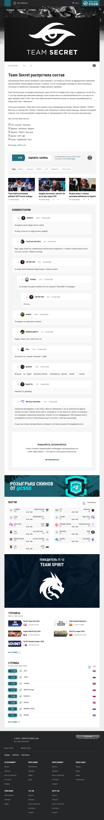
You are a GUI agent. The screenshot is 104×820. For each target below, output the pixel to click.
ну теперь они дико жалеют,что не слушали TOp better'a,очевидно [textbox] (47, 287)
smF (46, 169)
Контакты (26, 755)
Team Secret (66, 169)
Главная (10, 10)
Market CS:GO (26, 748)
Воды (78, 775)
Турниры (43, 10)
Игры (30, 779)
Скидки (7, 784)
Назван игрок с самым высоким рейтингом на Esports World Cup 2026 (82, 195)
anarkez (20, 169)
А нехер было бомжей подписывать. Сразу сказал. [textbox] (36, 269)
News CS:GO (8, 748)
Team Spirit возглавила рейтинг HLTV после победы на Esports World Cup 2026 (20, 195)
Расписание (80, 779)
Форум (78, 766)
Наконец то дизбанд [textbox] (23, 391)
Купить (7, 766)
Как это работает (10, 775)
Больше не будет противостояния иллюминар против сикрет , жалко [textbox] (50, 374)
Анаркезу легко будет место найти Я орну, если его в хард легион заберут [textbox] (31, 228)
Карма (7, 755)
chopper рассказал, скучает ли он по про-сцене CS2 (52, 195)
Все (84, 503)
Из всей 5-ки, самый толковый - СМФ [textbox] (30, 356)
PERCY (39, 169)
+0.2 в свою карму (69, 159)
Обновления (32, 766)
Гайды (30, 775)
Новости (21, 10)
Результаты (92, 503)
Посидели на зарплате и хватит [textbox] (28, 322)
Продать (7, 771)
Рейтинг (15, 755)
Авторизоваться (52, 460)
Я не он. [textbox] (27, 304)
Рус (94, 666)
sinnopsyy (30, 169)
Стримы (32, 10)
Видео (78, 771)
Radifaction (55, 169)
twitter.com (21, 145)
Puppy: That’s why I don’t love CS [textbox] (28, 339)
